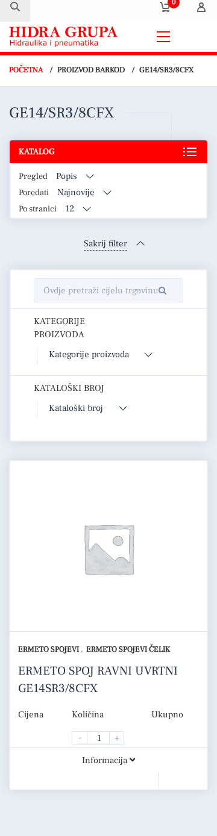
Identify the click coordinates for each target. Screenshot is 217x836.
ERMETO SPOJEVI (49, 649)
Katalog (36, 151)
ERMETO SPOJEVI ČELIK (128, 649)
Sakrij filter (105, 243)
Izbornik (192, 36)
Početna (26, 70)
